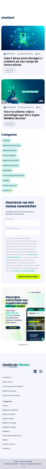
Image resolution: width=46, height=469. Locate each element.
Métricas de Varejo (10, 160)
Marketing (7, 170)
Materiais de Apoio (10, 165)
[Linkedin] (35, 371)
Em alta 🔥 (7, 190)
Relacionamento (10, 150)
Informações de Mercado (13, 175)
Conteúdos (6, 377)
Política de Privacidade (24, 271)
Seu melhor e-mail (12, 228)
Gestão (6, 180)
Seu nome (9, 219)
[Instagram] (40, 371)
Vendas (6, 140)
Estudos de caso (9, 185)
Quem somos (7, 382)
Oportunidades (9, 155)
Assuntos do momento (11, 395)
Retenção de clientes (11, 145)
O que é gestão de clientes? (12, 386)
